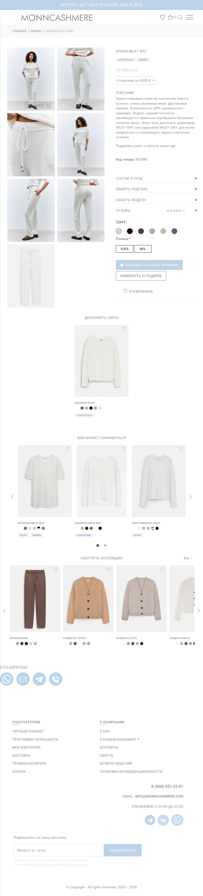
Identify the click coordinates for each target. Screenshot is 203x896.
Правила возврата (29, 763)
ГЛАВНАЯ (19, 31)
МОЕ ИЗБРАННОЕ (26, 747)
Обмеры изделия (131, 189)
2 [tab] (105, 544)
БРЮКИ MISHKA (19, 638)
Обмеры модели (131, 200)
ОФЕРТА (106, 755)
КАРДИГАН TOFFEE (74, 638)
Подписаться (122, 850)
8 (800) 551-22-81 (167, 786)
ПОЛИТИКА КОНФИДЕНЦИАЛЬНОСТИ (131, 772)
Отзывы (151, 210)
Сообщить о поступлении (151, 265)
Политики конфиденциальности (61, 864)
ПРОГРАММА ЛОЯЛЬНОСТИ (35, 739)
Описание (125, 93)
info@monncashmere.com (159, 796)
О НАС (105, 731)
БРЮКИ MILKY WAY (60, 31)
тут (173, 146)
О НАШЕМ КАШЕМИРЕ (118, 739)
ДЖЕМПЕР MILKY (85, 402)
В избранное (141, 291)
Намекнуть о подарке (141, 276)
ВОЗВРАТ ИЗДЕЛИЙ (116, 763)
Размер (122, 239)
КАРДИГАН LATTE (126, 638)
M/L (143, 249)
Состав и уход (129, 178)
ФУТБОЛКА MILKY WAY (31, 523)
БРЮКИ (36, 31)
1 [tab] (97, 544)
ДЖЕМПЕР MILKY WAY (88, 523)
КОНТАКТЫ (109, 747)
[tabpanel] (101, 374)
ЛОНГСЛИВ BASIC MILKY (146, 523)
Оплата (19, 772)
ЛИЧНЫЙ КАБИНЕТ (28, 731)
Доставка (21, 755)
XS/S (124, 249)
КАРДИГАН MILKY (180, 638)
